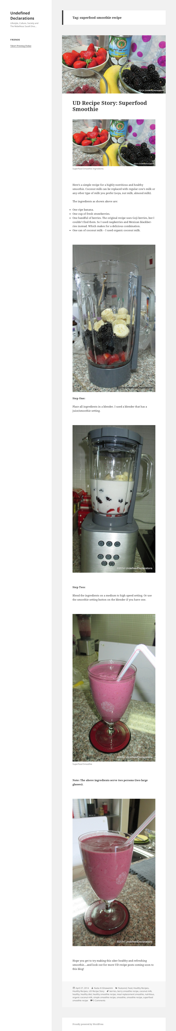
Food (130, 988)
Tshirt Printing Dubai (20, 45)
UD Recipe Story (96, 991)
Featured (122, 988)
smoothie (121, 997)
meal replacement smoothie (130, 994)
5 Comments (99, 1000)
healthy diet (86, 994)
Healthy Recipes (141, 988)
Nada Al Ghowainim (103, 988)
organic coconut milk (82, 997)
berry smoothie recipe (128, 991)
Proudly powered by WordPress (88, 1024)
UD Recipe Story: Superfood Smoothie (110, 106)
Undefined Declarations (22, 15)
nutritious (149, 994)
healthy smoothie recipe (104, 994)
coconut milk (146, 991)
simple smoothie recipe (104, 997)
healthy (76, 994)
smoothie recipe (134, 997)
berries (112, 991)
